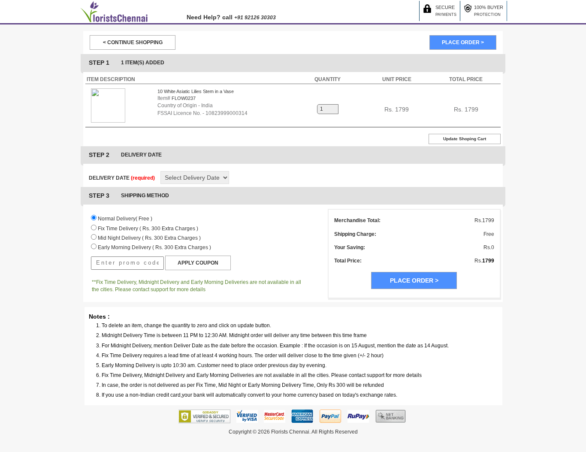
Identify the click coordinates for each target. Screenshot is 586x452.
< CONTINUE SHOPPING (133, 42)
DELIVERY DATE (122, 178)
